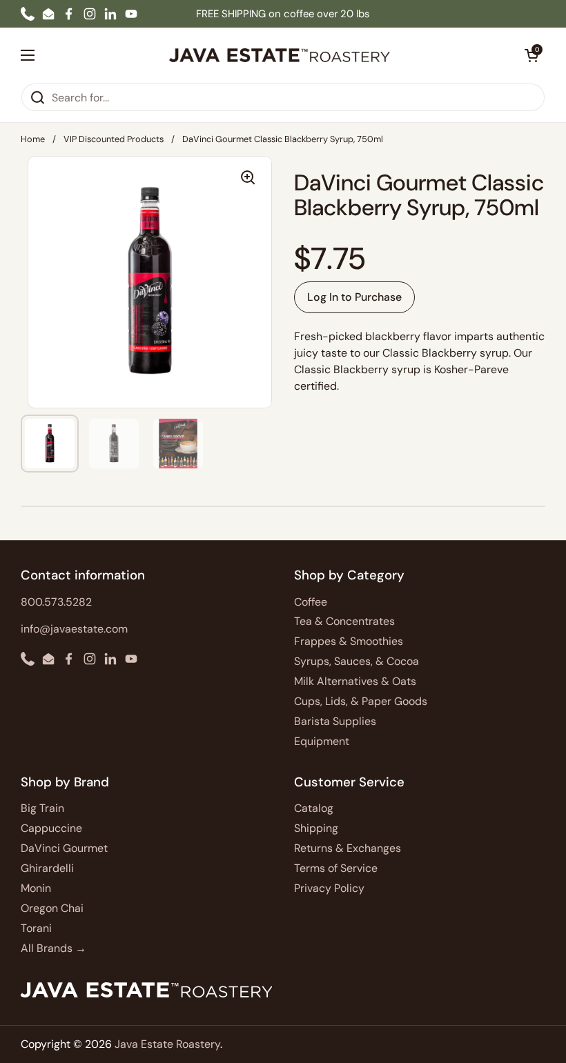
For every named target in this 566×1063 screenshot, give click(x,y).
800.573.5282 (56, 602)
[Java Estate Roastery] (279, 55)
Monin (36, 888)
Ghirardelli (47, 868)
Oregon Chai (52, 908)
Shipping (316, 828)
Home (33, 139)
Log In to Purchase (354, 297)
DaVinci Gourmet (64, 848)
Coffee (310, 602)
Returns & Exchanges (347, 848)
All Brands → (53, 948)
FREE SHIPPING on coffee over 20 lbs (282, 13)
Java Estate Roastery (167, 1044)
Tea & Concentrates (344, 621)
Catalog (313, 808)
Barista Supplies (335, 721)
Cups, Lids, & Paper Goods (360, 701)
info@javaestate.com (74, 629)
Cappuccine (51, 828)
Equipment (321, 741)
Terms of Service (336, 868)
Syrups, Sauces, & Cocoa (356, 661)
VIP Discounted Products (114, 139)
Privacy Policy (329, 888)
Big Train (42, 808)
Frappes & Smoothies (348, 641)
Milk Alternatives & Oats (355, 681)
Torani (36, 928)
